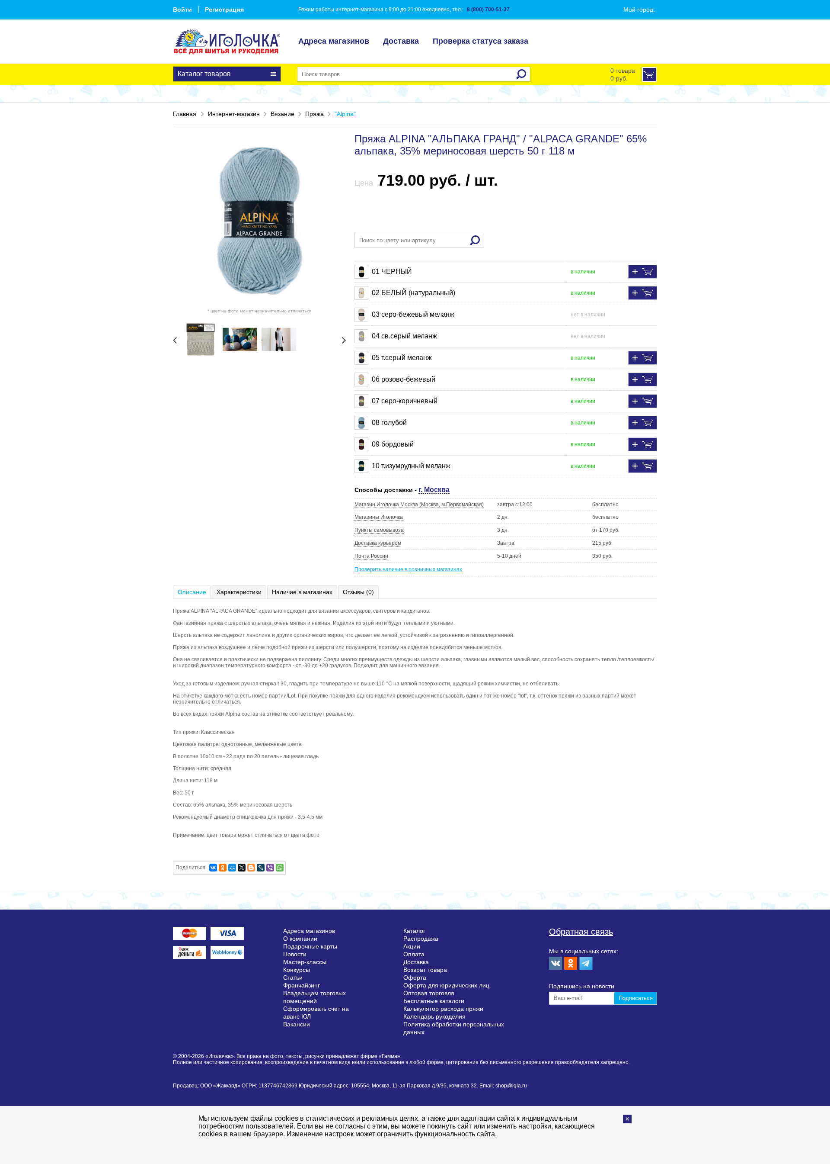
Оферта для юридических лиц (446, 985)
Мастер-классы (304, 961)
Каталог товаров (204, 73)
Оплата (414, 954)
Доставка (401, 41)
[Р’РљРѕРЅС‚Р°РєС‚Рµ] (213, 867)
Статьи (293, 977)
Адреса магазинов (333, 41)
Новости (294, 954)
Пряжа (314, 113)
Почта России (371, 556)
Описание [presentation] (192, 591)
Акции (411, 946)
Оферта (414, 977)
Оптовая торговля (428, 993)
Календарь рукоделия (434, 1016)
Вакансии (296, 1024)
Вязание (282, 113)
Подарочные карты (310, 946)
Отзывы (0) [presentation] (358, 591)
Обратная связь (581, 931)
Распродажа (420, 938)
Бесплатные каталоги (433, 1000)
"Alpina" (345, 113)
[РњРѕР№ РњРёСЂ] (232, 867)
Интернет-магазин (234, 113)
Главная (184, 113)
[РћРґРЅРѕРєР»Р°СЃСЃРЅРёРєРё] (223, 867)
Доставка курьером (377, 543)
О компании (300, 938)
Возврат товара (425, 969)
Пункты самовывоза (379, 530)
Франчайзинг (301, 985)
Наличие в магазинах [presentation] (302, 591)
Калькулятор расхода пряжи (443, 1008)
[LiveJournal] (261, 867)
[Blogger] (251, 867)
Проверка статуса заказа (480, 41)
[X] (242, 867)
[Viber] (270, 867)
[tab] (192, 592)
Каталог (414, 930)
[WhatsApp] (280, 867)
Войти (182, 9)
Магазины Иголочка (378, 517)
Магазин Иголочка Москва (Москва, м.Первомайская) (419, 505)
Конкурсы (296, 969)
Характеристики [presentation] (239, 591)
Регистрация (224, 9)
